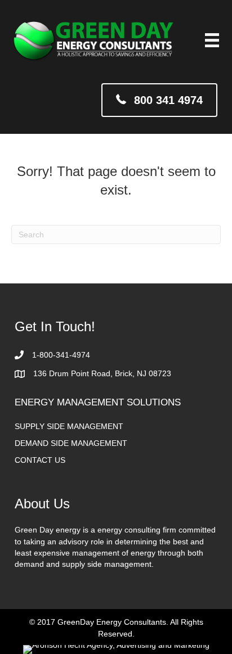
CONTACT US (40, 459)
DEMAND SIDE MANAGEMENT (71, 443)
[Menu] (212, 40)
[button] (159, 99)
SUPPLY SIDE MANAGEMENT (69, 426)
